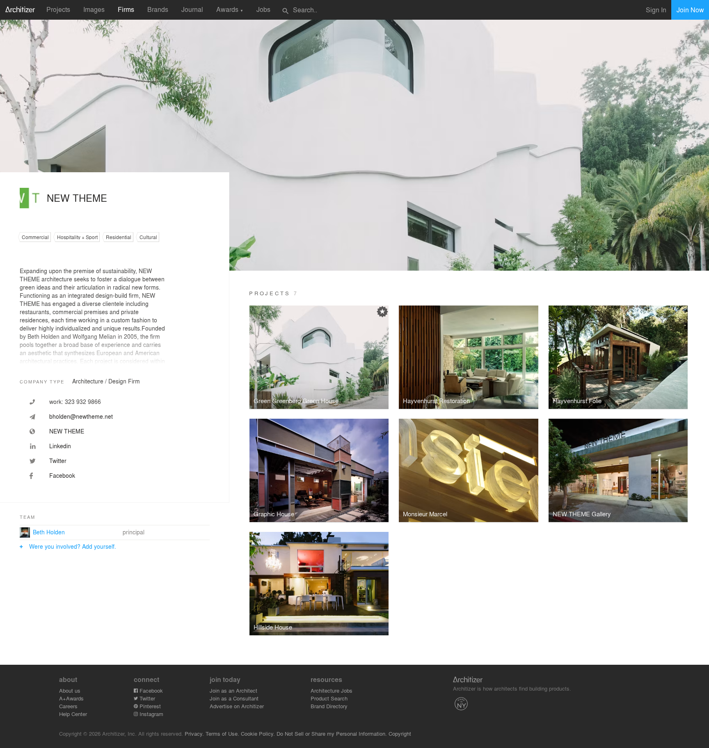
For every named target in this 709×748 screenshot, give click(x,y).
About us (69, 690)
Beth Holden (49, 532)
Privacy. (194, 733)
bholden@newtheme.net (81, 416)
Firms (126, 9)
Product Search (329, 698)
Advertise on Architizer (237, 706)
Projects (58, 9)
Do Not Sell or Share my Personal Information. (332, 733)
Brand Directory (329, 706)
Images (94, 9)
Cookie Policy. (258, 733)
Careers (68, 706)
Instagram (150, 714)
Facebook (150, 690)
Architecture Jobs (331, 690)
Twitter (146, 698)
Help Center (73, 714)
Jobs (263, 9)
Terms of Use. (222, 733)
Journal (192, 9)
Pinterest (149, 706)
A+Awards (71, 698)
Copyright (400, 733)
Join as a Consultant (234, 698)
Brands (157, 9)
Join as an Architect (233, 690)
